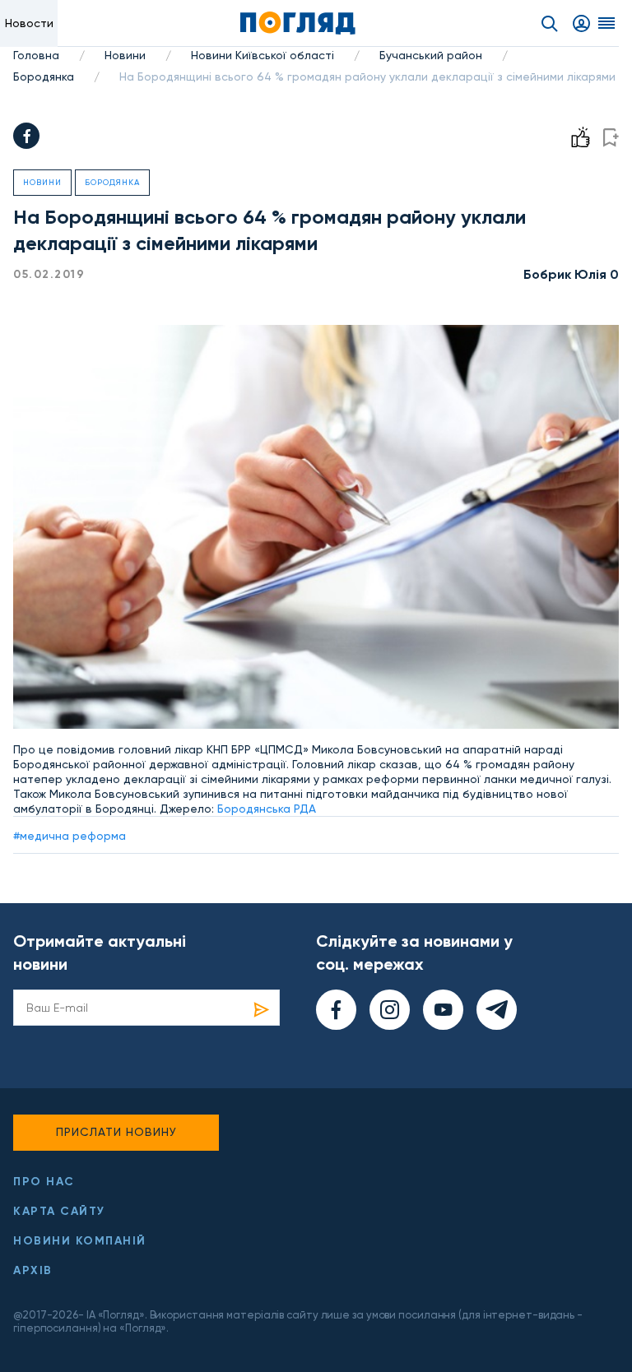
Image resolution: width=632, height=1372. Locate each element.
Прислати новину (116, 1131)
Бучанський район (430, 55)
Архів (33, 1270)
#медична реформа (69, 835)
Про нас (44, 1182)
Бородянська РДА (266, 808)
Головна (36, 55)
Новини (125, 55)
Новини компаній (79, 1241)
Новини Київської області (262, 55)
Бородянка (43, 76)
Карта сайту (59, 1211)
